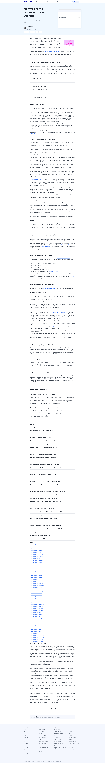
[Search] (80, 1)
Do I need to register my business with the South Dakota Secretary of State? (46, 481)
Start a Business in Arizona (36, 548)
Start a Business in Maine (36, 581)
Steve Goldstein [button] (30, 26)
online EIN (41, 323)
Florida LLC (26, 733)
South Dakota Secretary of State (67, 287)
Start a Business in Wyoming (37, 641)
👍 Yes (49, 711)
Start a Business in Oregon (36, 616)
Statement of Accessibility (73, 737)
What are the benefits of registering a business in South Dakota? (43, 518)
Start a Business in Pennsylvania (37, 618)
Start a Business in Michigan (36, 587)
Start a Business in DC (35, 558)
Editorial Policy (71, 749)
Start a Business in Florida (36, 562)
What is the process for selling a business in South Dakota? (42, 508)
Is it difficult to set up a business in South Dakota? (40, 437)
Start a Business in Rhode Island (37, 620)
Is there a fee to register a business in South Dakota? (41, 433)
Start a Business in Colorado (37, 554)
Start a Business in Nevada (36, 598)
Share (40, 31)
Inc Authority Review (57, 739)
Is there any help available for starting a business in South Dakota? (44, 477)
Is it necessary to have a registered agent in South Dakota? (42, 535)
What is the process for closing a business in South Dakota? (42, 505)
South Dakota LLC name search (63, 258)
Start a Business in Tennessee (37, 625)
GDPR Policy (71, 747)
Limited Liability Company (36, 179)
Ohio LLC (25, 755)
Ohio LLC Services (42, 757)
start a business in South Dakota (52, 51)
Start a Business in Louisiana (37, 579)
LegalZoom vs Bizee (57, 745)
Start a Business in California (37, 552)
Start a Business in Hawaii (36, 566)
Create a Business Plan (36, 78)
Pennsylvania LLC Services (43, 747)
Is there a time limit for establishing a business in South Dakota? (43, 498)
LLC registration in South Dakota (67, 244)
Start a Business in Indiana (36, 571)
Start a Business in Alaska (36, 546)
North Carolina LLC (27, 739)
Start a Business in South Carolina (38, 622)
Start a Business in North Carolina (38, 608)
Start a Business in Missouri (36, 593)
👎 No (55, 711)
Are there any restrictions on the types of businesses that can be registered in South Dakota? (49, 528)
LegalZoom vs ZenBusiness (58, 743)
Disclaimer (70, 739)
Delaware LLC (26, 735)
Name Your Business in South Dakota (38, 86)
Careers (70, 733)
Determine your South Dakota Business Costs (40, 83)
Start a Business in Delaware (37, 560)
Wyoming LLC (26, 749)
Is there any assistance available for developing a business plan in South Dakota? (47, 521)
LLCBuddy (33, 133)
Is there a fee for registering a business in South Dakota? (42, 515)
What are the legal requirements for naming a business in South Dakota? (45, 525)
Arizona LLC (26, 747)
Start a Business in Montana (36, 595)
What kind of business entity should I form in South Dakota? (43, 457)
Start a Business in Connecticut (37, 556)
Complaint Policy (71, 735)
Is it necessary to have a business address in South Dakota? (42, 532)
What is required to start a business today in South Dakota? (42, 427)
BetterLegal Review (57, 737)
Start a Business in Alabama (36, 544)
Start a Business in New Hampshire (38, 600)
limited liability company (54, 271)
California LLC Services (43, 733)
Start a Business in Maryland (37, 583)
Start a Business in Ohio (36, 612)
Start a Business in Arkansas (37, 550)
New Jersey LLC (26, 753)
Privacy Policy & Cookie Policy (74, 743)
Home (25, 5)
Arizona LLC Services (42, 749)
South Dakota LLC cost (45, 246)
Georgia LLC (26, 737)
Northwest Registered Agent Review (60, 733)
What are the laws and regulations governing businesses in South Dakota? (45, 501)
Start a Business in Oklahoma (37, 614)
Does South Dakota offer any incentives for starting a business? (43, 474)
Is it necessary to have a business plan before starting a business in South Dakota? (47, 511)
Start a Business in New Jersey (37, 602)
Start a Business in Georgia (36, 564)
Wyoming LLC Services (42, 751)
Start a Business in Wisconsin (37, 639)
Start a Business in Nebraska (37, 596)
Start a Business (28, 5)
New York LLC (26, 741)
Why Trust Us (32, 31)
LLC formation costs (54, 247)
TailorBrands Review (57, 741)
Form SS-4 (53, 326)
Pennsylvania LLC (27, 745)
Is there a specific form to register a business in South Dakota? (43, 454)
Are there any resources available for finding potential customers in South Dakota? (47, 538)
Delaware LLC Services (42, 737)
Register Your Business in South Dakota (39, 89)
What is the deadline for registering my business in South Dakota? (44, 484)
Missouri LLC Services (42, 753)
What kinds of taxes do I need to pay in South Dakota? (41, 461)
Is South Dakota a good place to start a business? (40, 471)
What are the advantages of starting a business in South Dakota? (43, 447)
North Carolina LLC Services (43, 741)
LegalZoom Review (57, 729)
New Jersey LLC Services (43, 755)
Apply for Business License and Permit (39, 92)
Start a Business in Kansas (36, 575)
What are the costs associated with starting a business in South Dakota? (45, 467)
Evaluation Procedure (72, 745)
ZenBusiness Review (57, 731)
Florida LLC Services (42, 735)
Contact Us (70, 731)
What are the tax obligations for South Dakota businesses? (42, 440)
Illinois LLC (26, 743)
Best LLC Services (42, 729)
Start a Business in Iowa (36, 573)
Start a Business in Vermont (36, 631)
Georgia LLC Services (42, 739)
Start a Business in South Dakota (37, 623)
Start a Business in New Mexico (37, 604)
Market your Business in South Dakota (39, 97)
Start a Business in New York (37, 606)
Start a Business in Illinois (36, 569)
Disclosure (26, 31)
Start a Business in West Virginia (37, 637)
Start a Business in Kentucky (37, 577)
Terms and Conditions (72, 741)
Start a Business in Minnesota (37, 589)
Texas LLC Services (42, 731)
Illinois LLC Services (42, 745)
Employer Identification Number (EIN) (60, 312)
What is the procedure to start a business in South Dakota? (42, 450)
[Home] (28, 2)
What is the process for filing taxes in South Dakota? (41, 488)
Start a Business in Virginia (36, 633)
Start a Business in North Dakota (37, 610)
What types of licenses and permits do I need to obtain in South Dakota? (45, 464)
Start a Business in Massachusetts (38, 585)
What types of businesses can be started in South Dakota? (42, 430)
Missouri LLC (26, 751)
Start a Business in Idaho (36, 568)
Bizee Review (56, 735)
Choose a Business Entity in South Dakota (39, 81)
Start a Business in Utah (36, 629)
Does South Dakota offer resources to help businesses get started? (44, 444)
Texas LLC (25, 729)
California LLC (26, 731)
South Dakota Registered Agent (48, 288)
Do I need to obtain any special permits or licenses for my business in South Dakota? (48, 491)
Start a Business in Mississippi (37, 591)
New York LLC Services (42, 743)
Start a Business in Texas (36, 627)
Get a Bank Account (35, 94)
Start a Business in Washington (37, 635)
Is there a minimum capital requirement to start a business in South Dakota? (46, 494)
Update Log (76, 1)
